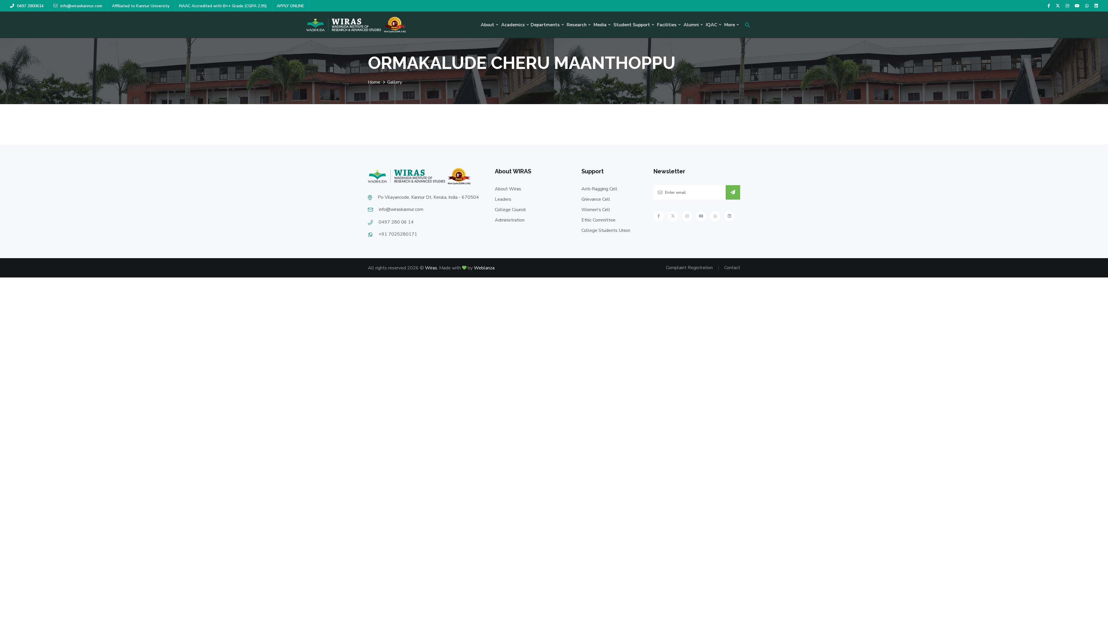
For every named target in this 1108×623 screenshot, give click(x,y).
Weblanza (484, 268)
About (487, 25)
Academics (513, 25)
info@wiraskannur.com (81, 6)
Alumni (691, 25)
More (729, 25)
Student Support (631, 25)
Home (374, 82)
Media (600, 25)
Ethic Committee (598, 220)
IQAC (711, 25)
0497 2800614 (30, 6)
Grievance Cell (595, 199)
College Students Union (605, 230)
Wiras (431, 268)
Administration (510, 220)
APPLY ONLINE (290, 6)
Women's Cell (595, 210)
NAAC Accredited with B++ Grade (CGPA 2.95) (223, 6)
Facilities (667, 25)
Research (577, 25)
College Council (510, 210)
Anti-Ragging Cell (599, 189)
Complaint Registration (689, 267)
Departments (545, 25)
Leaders (503, 199)
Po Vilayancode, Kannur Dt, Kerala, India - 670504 (428, 197)
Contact (732, 267)
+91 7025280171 (398, 234)
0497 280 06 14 (396, 222)
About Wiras (508, 189)
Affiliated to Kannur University (141, 6)
